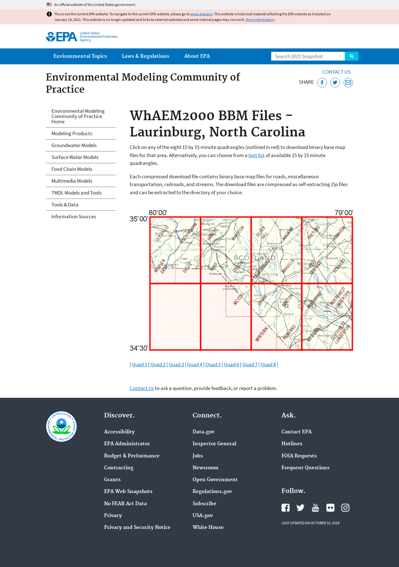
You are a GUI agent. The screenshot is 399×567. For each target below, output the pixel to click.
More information (260, 19)
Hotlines (291, 444)
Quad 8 (268, 364)
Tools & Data (65, 204)
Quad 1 (139, 364)
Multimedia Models (71, 180)
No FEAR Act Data (125, 504)
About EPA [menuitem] (197, 56)
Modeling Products (71, 133)
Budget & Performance (132, 456)
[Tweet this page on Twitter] (335, 82)
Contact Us (336, 71)
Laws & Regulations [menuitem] (145, 56)
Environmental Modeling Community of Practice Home (78, 116)
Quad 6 (231, 364)
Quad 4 (194, 364)
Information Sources (73, 216)
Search (351, 56)
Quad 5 (213, 364)
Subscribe (204, 504)
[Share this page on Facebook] (322, 82)
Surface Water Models (75, 157)
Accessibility (119, 432)
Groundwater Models (74, 145)
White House (208, 527)
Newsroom (206, 468)
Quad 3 (176, 364)
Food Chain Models (71, 168)
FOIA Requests (299, 456)
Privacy (113, 516)
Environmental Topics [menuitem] (80, 56)
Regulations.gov (212, 492)
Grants (112, 480)
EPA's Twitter (300, 508)
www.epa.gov (201, 14)
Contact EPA (296, 432)
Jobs (198, 456)
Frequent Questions (305, 468)
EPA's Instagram (345, 508)
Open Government (215, 480)
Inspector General (214, 444)
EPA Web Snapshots (128, 492)
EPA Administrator (127, 444)
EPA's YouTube (315, 508)
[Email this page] (348, 82)
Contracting (118, 468)
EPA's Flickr (330, 508)
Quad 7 (249, 364)
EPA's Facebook (285, 508)
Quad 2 (158, 364)
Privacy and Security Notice (137, 527)
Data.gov (203, 432)
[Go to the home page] (61, 37)
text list (256, 155)
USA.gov (203, 516)
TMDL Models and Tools (76, 192)
